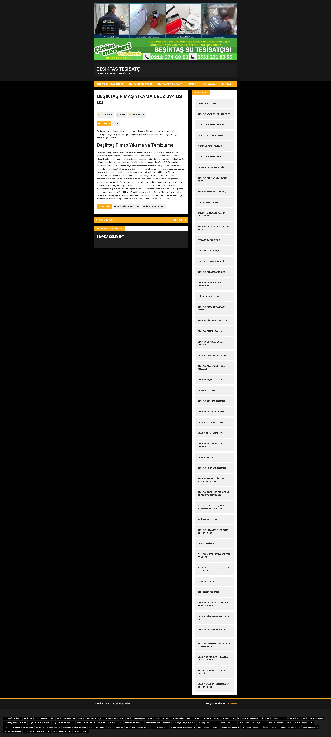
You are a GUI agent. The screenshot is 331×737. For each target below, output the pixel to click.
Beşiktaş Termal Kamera (210, 331)
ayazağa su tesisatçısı (209, 240)
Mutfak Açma (208, 84)
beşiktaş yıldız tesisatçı (63, 723)
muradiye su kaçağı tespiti (211, 167)
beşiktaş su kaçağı (231, 718)
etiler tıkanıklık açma (274, 723)
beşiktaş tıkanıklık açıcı (39, 723)
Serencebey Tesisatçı (208, 592)
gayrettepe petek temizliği (211, 156)
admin (123, 114)
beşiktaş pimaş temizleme (126, 206)
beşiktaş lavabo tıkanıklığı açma (214, 114)
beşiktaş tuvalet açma (313, 718)
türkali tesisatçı (269, 727)
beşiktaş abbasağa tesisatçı (212, 272)
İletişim (192, 84)
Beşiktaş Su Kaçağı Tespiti (110, 84)
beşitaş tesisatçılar (86, 723)
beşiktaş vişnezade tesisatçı (212, 379)
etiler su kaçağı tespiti (209, 296)
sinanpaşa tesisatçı (208, 103)
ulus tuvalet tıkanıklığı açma (37, 731)
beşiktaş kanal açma (66, 718)
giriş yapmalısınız (124, 242)
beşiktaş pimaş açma (136, 718)
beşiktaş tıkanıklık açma (15, 723)
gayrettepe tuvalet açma (210, 135)
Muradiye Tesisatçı (207, 390)
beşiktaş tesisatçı (292, 718)
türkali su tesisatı (250, 727)
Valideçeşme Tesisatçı (209, 519)
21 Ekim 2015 (107, 114)
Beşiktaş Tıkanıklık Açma (170, 84)
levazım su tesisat (97, 727)
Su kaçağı (226, 84)
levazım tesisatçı (115, 727)
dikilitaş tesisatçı (228, 723)
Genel (116, 123)
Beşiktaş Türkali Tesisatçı (211, 411)
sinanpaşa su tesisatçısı (208, 727)
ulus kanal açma (310, 727)
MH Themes (231, 703)
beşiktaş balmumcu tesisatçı (212, 191)
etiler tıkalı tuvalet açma (250, 723)
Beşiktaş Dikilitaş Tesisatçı (211, 401)
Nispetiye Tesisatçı (207, 581)
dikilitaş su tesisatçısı (209, 250)
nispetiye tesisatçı (160, 727)
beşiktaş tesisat (274, 718)
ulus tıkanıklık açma (62, 731)
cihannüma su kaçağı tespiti (110, 723)
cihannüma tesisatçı (134, 723)
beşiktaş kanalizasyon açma (90, 718)
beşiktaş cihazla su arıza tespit (214, 320)
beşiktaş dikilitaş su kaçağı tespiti (39, 718)
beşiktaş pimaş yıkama (154, 206)
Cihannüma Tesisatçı (208, 457)
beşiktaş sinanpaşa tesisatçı (207, 718)
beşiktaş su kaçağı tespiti (253, 718)
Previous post (106, 219)
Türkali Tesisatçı (206, 543)
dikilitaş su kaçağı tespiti (211, 261)
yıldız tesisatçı (81, 731)
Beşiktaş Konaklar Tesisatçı (212, 468)
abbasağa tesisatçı (13, 718)
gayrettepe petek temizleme (212, 124)
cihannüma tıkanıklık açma (158, 723)
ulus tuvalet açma (13, 731)
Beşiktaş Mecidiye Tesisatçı (211, 422)
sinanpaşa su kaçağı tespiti (183, 727)
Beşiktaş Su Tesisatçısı (140, 84)
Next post (178, 219)
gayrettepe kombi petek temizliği (19, 727)
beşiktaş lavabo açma (115, 718)
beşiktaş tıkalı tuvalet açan (212, 355)
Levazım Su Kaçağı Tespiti (210, 433)
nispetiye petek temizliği (210, 146)
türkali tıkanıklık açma (290, 727)
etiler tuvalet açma (208, 202)
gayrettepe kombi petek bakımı (300, 723)
